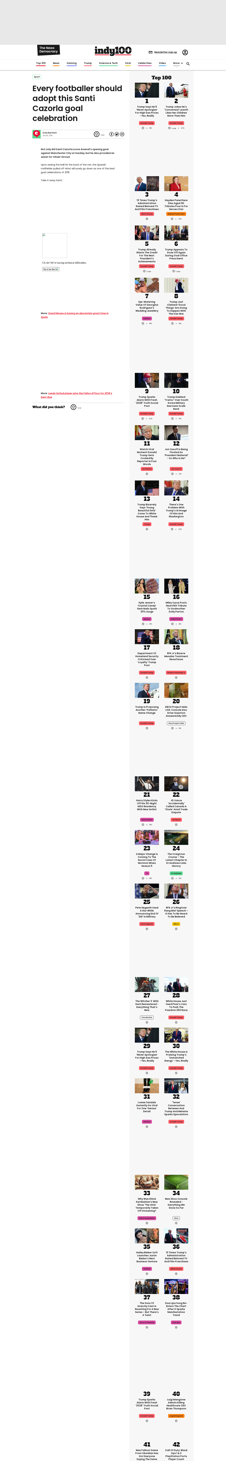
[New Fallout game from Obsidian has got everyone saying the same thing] (147, 1433)
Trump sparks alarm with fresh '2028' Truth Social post (147, 401)
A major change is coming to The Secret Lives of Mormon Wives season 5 (147, 860)
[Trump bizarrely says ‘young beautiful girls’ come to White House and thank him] (147, 488)
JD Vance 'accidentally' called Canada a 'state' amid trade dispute (176, 806)
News (56, 63)
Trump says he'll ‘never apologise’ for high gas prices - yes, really (146, 111)
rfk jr (176, 924)
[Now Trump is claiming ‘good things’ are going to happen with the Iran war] (176, 285)
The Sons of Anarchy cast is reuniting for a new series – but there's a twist (147, 1309)
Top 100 (41, 63)
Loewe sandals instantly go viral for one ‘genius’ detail (147, 1107)
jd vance (176, 819)
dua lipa (176, 1322)
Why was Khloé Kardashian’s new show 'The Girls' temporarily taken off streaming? (147, 1204)
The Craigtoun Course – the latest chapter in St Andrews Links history (176, 860)
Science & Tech (108, 63)
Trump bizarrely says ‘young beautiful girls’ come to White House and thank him (146, 512)
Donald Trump (146, 123)
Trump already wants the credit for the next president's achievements (147, 255)
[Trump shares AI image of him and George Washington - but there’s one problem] (176, 488)
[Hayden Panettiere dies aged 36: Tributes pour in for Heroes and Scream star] (176, 183)
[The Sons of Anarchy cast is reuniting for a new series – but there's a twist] (147, 1286)
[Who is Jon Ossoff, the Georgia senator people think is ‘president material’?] (176, 432)
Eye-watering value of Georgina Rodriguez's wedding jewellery (147, 306)
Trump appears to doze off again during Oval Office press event (176, 254)
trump (147, 524)
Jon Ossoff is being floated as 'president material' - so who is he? (176, 454)
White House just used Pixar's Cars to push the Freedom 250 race (176, 1006)
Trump (88, 63)
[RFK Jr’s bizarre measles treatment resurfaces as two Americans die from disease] (176, 636)
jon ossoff (176, 469)
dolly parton (176, 619)
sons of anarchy (146, 1322)
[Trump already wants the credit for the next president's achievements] (147, 233)
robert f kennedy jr (176, 672)
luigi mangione (176, 1416)
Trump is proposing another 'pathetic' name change (147, 709)
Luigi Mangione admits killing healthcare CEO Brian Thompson (176, 1404)
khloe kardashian (147, 1218)
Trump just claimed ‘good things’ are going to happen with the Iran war (176, 307)
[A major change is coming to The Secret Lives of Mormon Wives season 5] (147, 837)
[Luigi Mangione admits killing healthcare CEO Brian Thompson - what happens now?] (176, 1383)
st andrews (176, 873)
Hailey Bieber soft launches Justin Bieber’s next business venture (147, 1257)
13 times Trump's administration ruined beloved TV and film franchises (147, 205)
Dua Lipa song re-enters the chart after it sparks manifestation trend (176, 1309)
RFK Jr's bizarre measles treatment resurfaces (176, 656)
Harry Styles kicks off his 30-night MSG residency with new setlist (147, 805)
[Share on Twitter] (117, 134)
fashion (146, 318)
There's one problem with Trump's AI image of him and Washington (176, 510)
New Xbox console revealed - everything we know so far (176, 1203)
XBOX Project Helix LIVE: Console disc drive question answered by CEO (176, 711)
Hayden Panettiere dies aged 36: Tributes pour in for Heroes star (176, 205)
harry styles (147, 819)
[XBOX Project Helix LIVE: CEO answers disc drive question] (176, 690)
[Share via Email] (122, 134)
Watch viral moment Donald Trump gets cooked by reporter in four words (147, 457)
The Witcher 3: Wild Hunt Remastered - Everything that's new (146, 1006)
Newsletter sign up (165, 52)
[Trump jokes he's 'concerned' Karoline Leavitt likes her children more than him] (176, 90)
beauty (147, 619)
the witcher (146, 1017)
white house (147, 214)
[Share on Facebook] (111, 134)
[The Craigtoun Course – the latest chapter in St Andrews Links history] (176, 837)
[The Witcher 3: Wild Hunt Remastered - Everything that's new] (147, 984)
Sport (37, 76)
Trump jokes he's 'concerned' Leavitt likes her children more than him (176, 111)
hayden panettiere (176, 214)
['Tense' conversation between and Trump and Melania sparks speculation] (176, 1085)
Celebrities (145, 63)
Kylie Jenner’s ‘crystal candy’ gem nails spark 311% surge (147, 607)
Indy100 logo (113, 51)
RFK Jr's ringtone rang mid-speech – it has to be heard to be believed (176, 912)
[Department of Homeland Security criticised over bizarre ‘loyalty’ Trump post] (147, 636)
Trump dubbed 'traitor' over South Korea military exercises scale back (176, 402)
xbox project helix (176, 723)
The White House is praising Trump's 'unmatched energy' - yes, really (176, 1056)
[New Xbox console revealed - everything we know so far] (176, 1182)
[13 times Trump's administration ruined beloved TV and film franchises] (147, 183)
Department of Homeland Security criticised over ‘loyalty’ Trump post (146, 659)
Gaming (72, 63)
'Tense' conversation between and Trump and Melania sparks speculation (176, 1108)
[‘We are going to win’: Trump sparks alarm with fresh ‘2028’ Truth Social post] (147, 380)
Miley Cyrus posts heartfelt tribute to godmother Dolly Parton (176, 607)
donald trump (176, 123)
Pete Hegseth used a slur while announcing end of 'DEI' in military (146, 912)
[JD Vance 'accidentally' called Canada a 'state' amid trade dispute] (176, 783)
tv (147, 873)
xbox (176, 1218)
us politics (146, 469)
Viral (128, 63)
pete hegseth (147, 924)
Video (162, 63)
